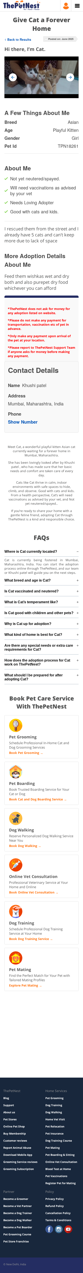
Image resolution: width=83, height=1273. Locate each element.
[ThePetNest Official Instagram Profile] (59, 1229)
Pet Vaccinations (56, 1176)
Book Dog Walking (23, 846)
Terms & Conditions (58, 1220)
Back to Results (19, 39)
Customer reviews (15, 1141)
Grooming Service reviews (20, 1162)
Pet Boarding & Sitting (60, 1155)
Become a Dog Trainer (17, 1213)
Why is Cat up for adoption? (27, 624)
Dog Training (53, 1105)
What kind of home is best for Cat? (33, 634)
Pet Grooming (54, 1098)
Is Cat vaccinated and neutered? (31, 591)
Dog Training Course (58, 1141)
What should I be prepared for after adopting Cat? (33, 677)
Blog (6, 1098)
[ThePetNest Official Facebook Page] (49, 1229)
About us (9, 1112)
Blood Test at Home (58, 1169)
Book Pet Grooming (24, 753)
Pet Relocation (54, 1126)
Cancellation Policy (58, 1213)
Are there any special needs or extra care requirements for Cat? (38, 647)
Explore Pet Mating (23, 985)
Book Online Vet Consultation (31, 892)
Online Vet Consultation (61, 1162)
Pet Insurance (54, 1133)
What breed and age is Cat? (27, 580)
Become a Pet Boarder (17, 1227)
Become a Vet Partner (17, 1206)
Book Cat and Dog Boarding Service (36, 799)
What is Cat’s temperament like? (31, 602)
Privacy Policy (54, 1199)
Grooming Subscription (18, 1169)
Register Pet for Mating (60, 1183)
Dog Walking (53, 1112)
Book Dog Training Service (29, 939)
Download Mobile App (17, 1155)
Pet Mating (52, 1148)
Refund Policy (54, 1206)
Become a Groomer (15, 1199)
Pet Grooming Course (17, 1234)
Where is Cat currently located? (30, 551)
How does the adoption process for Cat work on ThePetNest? (37, 662)
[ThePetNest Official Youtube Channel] (68, 1229)
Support (8, 1105)
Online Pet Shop (14, 1126)
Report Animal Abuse (17, 1148)
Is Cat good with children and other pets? (38, 613)
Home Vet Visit (55, 1119)
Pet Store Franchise (16, 1241)
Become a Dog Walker (17, 1220)
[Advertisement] (41, 1013)
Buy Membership (14, 1133)
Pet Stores (10, 1119)
